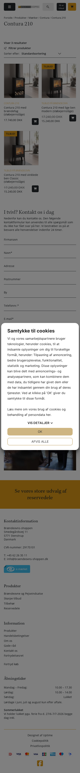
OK (40, 432)
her (48, 415)
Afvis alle (40, 441)
